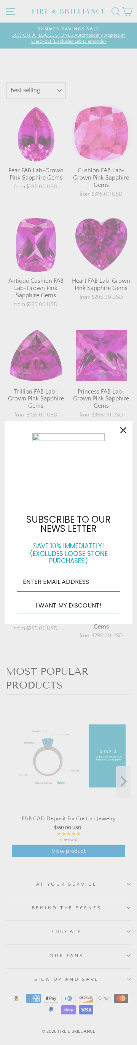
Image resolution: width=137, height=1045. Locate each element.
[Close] (123, 430)
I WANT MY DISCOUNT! (68, 605)
